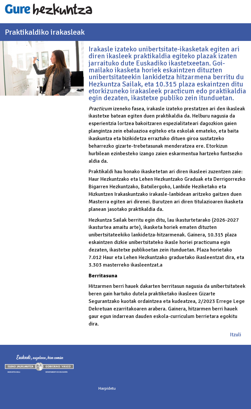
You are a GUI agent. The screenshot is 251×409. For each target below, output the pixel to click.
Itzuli (235, 334)
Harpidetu (107, 388)
